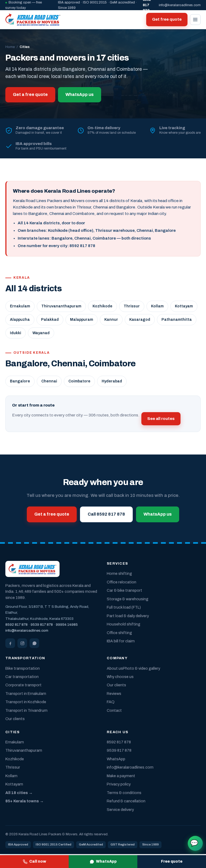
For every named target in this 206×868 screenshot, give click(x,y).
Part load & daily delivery (128, 616)
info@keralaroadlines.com (180, 5)
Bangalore (20, 381)
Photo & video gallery (141, 668)
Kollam (157, 306)
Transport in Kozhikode (25, 702)
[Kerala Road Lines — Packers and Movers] (32, 19)
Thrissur (132, 306)
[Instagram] (22, 643)
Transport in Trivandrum (26, 710)
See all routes (161, 418)
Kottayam (184, 306)
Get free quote (167, 19)
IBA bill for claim (121, 641)
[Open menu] (195, 19)
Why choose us (120, 677)
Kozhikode (102, 306)
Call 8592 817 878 (106, 514)
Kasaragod (139, 320)
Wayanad (41, 333)
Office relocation (121, 582)
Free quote (171, 861)
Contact (114, 710)
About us (115, 668)
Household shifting (123, 624)
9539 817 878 (42, 625)
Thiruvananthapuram (61, 306)
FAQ (111, 702)
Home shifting (119, 573)
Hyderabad (112, 381)
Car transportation (22, 677)
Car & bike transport (124, 590)
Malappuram (81, 320)
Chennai (49, 381)
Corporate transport (23, 685)
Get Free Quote (194, 843)
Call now (37, 861)
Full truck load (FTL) (124, 607)
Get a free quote (30, 94)
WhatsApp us (79, 94)
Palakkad (50, 320)
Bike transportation (22, 668)
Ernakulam (20, 306)
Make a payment (121, 776)
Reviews (114, 693)
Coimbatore (79, 381)
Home (10, 47)
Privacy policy (119, 784)
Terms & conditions (124, 793)
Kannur (111, 320)
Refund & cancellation (126, 801)
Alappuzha (20, 320)
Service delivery (120, 809)
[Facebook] (10, 643)
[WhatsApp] (34, 643)
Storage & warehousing (127, 599)
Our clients (15, 719)
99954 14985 (67, 625)
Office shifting (119, 633)
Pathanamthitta (176, 320)
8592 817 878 (16, 625)
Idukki (15, 333)
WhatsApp (106, 861)
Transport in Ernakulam (25, 693)
